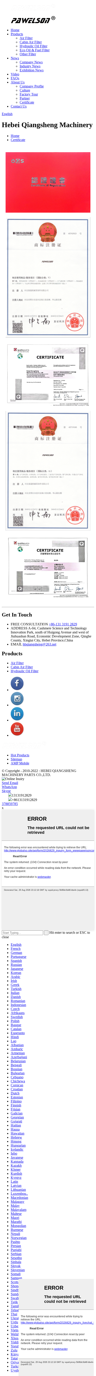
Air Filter (26, 38)
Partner (25, 98)
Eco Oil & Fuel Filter (35, 50)
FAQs (15, 78)
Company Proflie (32, 86)
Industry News (30, 66)
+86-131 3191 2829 (63, 624)
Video (15, 74)
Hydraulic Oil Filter (33, 46)
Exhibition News (32, 70)
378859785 (10, 804)
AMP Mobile (20, 763)
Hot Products (20, 755)
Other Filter (28, 54)
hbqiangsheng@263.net (39, 644)
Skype (6, 791)
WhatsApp (9, 787)
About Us (18, 82)
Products (17, 34)
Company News (31, 62)
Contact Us (19, 106)
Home (15, 30)
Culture (25, 90)
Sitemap (16, 759)
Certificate (27, 102)
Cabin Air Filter (31, 42)
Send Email (10, 783)
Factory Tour (29, 94)
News (15, 58)
